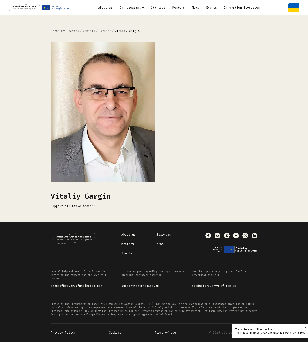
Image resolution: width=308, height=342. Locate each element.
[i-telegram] (236, 235)
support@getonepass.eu (140, 286)
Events (211, 7)
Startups (158, 7)
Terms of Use (165, 333)
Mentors (178, 7)
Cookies (115, 333)
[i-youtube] (217, 235)
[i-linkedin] (254, 235)
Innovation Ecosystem (242, 7)
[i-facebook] (208, 235)
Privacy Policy (63, 333)
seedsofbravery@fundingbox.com (76, 286)
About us (105, 7)
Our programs (130, 7)
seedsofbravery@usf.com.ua (214, 286)
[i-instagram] (227, 235)
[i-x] (245, 235)
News (195, 7)
